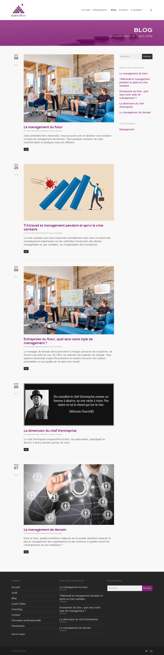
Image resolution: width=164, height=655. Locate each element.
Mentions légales (18, 634)
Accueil (85, 10)
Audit (14, 592)
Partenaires (18, 625)
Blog (113, 10)
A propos (136, 10)
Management (44, 131)
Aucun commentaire (56, 131)
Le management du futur (43, 127)
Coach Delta (18, 603)
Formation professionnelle (26, 620)
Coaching (17, 609)
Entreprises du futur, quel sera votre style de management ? (58, 341)
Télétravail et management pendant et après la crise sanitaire (63, 227)
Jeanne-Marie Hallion (32, 131)
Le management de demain (45, 529)
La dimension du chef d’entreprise (50, 430)
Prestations (99, 10)
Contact (123, 10)
